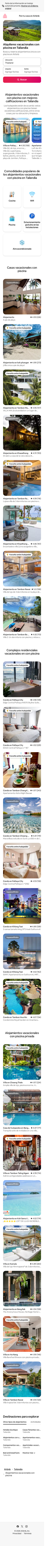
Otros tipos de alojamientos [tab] (14, 1422)
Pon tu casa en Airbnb (29, 16)
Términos (27, 1533)
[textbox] (12, 71)
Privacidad (17, 1533)
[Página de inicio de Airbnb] (5, 16)
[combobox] (22, 62)
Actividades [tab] (36, 1422)
